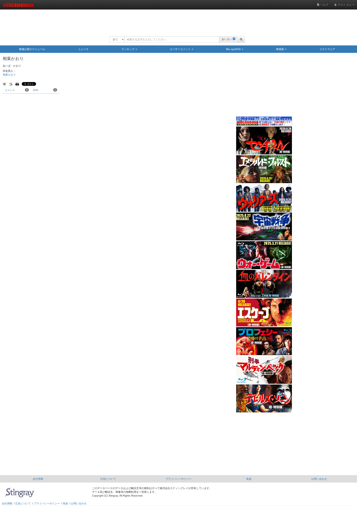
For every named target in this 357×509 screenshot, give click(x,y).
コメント (16, 90)
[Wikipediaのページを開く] (4, 83)
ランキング (128, 49)
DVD (44, 90)
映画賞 (280, 49)
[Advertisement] (177, 20)
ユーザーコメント (180, 49)
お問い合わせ (319, 478)
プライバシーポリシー (178, 478)
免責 (248, 478)
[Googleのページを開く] (11, 83)
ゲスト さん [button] (344, 4)
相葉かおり (9, 74)
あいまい (227, 39)
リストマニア (327, 49)
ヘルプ (324, 4)
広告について (108, 478)
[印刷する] (17, 83)
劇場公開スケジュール (32, 49)
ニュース (83, 49)
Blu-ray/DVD (233, 49)
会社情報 (38, 478)
